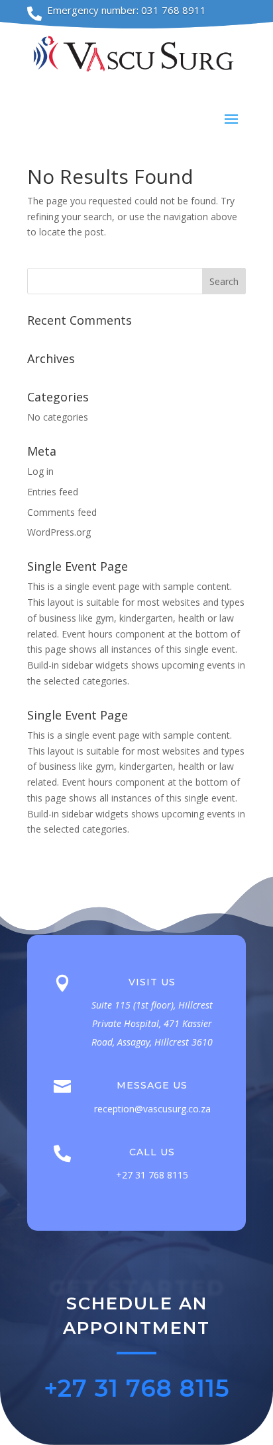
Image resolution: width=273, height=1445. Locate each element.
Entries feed (52, 491)
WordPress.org (59, 532)
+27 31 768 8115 (137, 1388)
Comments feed (62, 512)
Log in (40, 471)
